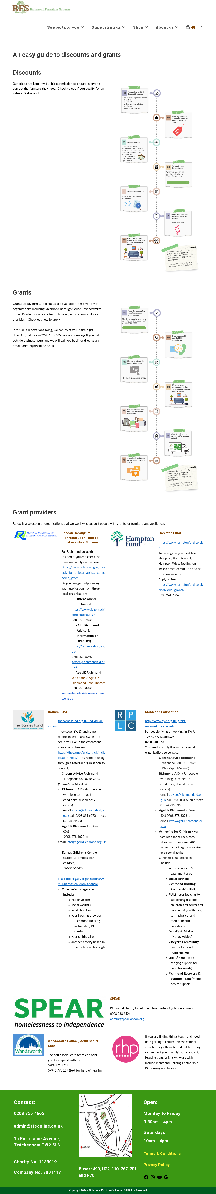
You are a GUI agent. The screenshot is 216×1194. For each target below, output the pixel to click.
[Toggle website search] (203, 27)
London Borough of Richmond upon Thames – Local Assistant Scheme (81, 537)
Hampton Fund (170, 533)
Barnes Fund (57, 712)
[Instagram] (152, 1179)
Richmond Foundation (161, 712)
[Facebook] (146, 1179)
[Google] (166, 1179)
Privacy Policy (157, 1164)
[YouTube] (159, 1179)
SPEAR (115, 999)
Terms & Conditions (162, 1153)
